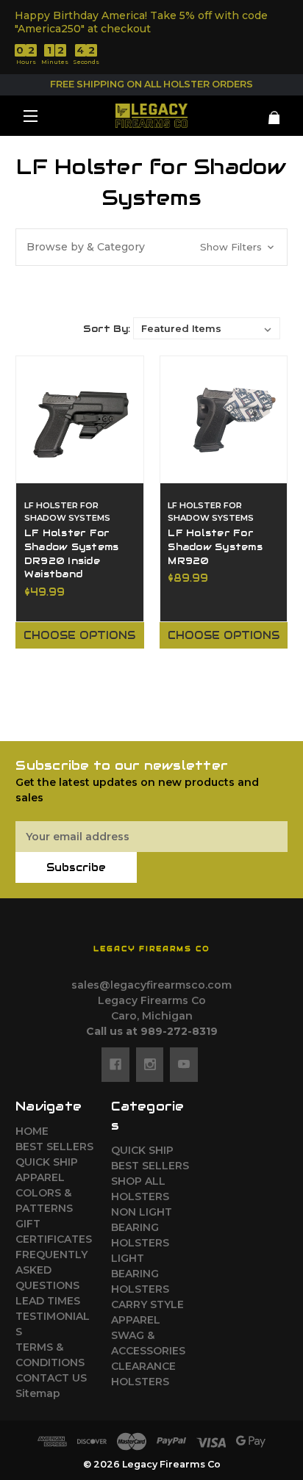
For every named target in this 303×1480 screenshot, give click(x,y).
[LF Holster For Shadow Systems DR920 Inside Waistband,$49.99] (79, 419)
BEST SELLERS (54, 1146)
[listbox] (206, 328)
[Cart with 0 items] (265, 112)
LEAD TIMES (47, 1300)
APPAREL (40, 1177)
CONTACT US (51, 1378)
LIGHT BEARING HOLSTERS (140, 1274)
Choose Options (79, 635)
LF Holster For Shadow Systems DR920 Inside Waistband (71, 554)
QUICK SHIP (46, 1162)
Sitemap (37, 1393)
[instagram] (150, 1064)
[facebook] (115, 1064)
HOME (32, 1131)
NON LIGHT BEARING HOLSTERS (141, 1227)
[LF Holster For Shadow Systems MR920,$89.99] (224, 419)
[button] (151, 247)
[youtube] (184, 1064)
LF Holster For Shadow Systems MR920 (215, 547)
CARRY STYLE (147, 1304)
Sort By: (106, 328)
